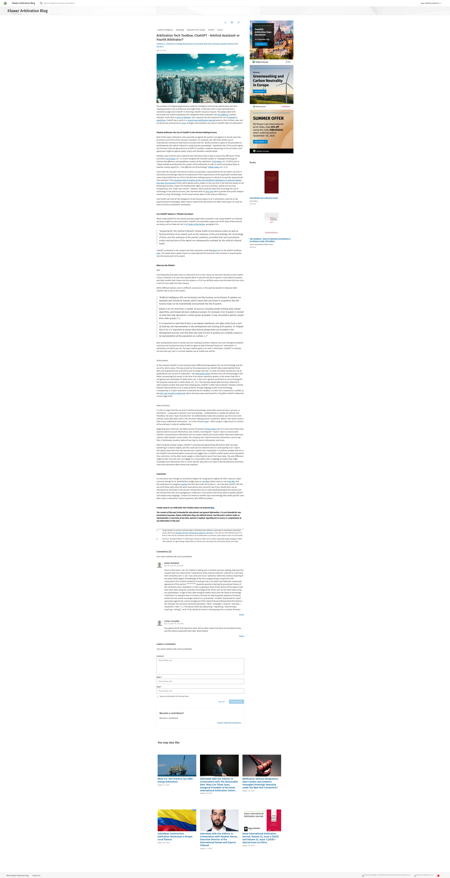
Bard (208, 481)
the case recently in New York (172, 393)
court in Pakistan (183, 117)
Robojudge (180, 30)
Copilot (184, 484)
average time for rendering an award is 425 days (194, 533)
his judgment (223, 115)
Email (159, 687)
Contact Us (36, 876)
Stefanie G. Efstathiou (166, 44)
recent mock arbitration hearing (201, 120)
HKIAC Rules (214, 167)
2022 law (209, 191)
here (215, 250)
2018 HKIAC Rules (202, 374)
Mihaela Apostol (220, 44)
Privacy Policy (211, 429)
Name (159, 677)
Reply (241, 615)
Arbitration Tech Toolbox (196, 30)
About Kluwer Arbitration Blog (18, 876)
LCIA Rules (171, 159)
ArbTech (160, 47)
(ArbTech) (231, 44)
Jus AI (183, 123)
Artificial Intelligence (165, 30)
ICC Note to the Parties (195, 224)
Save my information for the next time (174, 696)
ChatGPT (211, 30)
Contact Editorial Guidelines (229, 723)
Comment (160, 656)
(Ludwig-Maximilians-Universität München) (193, 44)
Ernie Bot (231, 481)
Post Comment (236, 702)
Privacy (220, 30)
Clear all (221, 702)
